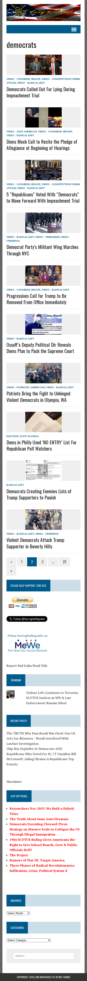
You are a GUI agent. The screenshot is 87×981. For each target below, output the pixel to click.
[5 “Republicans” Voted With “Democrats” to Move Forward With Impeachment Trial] (43, 177)
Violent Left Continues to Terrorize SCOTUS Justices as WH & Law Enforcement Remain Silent (52, 697)
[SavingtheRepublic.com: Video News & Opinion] (43, 12)
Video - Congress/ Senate (23, 78)
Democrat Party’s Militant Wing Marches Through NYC (42, 250)
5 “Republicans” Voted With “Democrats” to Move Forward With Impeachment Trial (43, 197)
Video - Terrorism (47, 236)
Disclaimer (14, 781)
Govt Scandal (29, 436)
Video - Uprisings (46, 533)
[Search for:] (43, 955)
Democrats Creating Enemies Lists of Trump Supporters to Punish (38, 494)
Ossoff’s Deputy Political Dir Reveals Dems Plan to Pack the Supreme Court (40, 347)
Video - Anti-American (21, 131)
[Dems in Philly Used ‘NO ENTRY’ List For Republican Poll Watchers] (43, 429)
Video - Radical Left (31, 82)
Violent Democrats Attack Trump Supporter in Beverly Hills (35, 543)
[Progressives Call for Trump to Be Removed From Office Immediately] (43, 283)
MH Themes (64, 977)
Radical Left (15, 484)
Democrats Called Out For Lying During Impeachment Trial (40, 92)
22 (64, 561)
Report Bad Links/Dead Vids (26, 665)
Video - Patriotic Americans (25, 387)
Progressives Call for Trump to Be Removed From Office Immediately (36, 299)
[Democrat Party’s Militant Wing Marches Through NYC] (43, 230)
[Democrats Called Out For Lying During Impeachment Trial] (43, 72)
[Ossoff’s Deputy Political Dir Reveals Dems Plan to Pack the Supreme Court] (43, 332)
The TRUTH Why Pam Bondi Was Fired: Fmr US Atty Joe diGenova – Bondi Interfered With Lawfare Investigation (40, 738)
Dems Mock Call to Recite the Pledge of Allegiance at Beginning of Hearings (41, 144)
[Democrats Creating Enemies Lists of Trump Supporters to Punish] (43, 478)
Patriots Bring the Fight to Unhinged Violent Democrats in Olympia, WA (38, 396)
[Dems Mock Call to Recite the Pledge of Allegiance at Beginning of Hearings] (43, 125)
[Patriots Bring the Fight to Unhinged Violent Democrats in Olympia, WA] (43, 380)
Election (12, 436)
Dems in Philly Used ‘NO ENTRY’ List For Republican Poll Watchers (41, 445)
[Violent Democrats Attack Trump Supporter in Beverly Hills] (43, 527)
